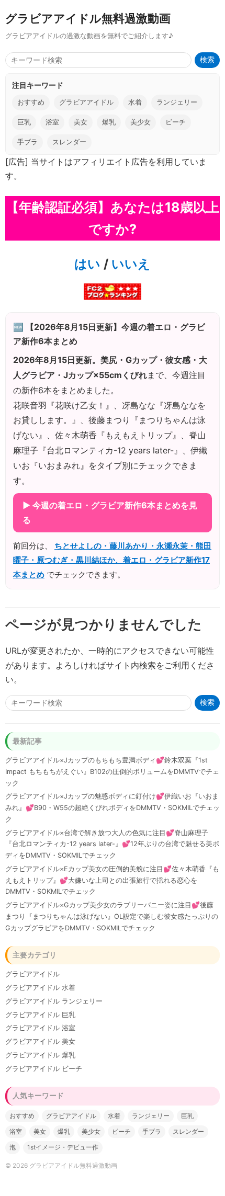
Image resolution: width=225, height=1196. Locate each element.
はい (87, 263)
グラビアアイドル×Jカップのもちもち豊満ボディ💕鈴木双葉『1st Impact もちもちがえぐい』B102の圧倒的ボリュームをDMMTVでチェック (112, 771)
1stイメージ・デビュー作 (62, 1147)
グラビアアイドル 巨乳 (40, 1015)
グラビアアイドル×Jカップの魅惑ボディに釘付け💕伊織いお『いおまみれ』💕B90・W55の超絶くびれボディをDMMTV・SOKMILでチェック (112, 807)
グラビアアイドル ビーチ (43, 1069)
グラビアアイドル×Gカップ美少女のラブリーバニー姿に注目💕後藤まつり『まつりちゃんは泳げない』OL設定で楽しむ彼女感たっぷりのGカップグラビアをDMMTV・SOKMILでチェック (111, 916)
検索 (207, 60)
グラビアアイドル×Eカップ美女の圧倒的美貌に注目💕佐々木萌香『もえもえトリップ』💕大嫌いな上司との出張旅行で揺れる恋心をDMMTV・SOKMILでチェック (112, 880)
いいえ (129, 263)
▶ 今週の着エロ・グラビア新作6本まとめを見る (109, 512)
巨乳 (24, 122)
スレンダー (69, 142)
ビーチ (175, 122)
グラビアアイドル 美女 (40, 1041)
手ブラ (27, 142)
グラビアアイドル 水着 (40, 988)
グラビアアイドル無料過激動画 (88, 18)
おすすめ (30, 102)
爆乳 (109, 122)
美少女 (140, 122)
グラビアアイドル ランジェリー (54, 1001)
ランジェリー (176, 102)
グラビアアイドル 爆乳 (40, 1055)
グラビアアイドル (86, 102)
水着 (135, 102)
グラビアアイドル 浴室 (40, 1028)
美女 (80, 122)
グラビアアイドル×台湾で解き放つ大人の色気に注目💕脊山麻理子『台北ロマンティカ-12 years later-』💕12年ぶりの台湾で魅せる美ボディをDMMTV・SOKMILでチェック (112, 844)
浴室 (52, 122)
